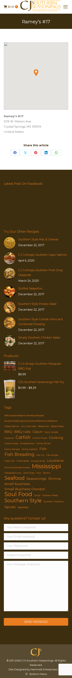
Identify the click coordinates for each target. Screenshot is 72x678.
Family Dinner (43, 443)
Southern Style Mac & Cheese (38, 239)
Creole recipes (11, 443)
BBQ (8, 432)
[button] (36, 73)
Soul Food (18, 494)
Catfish (23, 437)
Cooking (56, 438)
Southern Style (23, 500)
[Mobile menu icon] (65, 6)
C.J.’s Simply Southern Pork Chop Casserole (40, 272)
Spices (10, 507)
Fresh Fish (9, 461)
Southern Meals (50, 495)
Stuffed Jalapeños (30, 288)
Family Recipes (12, 449)
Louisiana (55, 460)
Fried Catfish (23, 461)
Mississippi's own (13, 473)
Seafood (14, 478)
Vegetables (22, 507)
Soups (37, 495)
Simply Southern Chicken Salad (39, 337)
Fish (43, 449)
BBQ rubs (22, 432)
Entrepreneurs (27, 443)
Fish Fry (40, 455)
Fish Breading (19, 454)
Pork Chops (29, 473)
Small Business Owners (24, 489)
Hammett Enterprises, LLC (47, 669)
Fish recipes (52, 455)
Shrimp (54, 479)
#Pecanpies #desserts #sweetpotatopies (24, 415)
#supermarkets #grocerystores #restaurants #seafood (30, 421)
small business (17, 484)
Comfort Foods (39, 438)
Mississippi (46, 466)
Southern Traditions (53, 501)
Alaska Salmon (11, 426)
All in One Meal (28, 426)
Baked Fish (43, 426)
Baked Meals (57, 426)
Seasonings (36, 479)
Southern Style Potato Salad (37, 304)
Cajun (38, 432)
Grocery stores (38, 461)
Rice (38, 473)
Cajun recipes (51, 432)
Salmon (46, 473)
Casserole (9, 438)
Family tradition (30, 449)
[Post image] (9, 243)
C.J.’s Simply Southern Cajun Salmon (42, 255)
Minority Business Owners (17, 467)
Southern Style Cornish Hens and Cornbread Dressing (40, 322)
